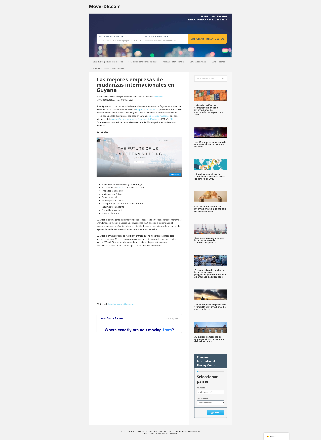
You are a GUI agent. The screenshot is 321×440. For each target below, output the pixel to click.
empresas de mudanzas (147, 109)
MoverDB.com (105, 6)
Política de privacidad (157, 431)
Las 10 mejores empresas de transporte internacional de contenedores (210, 307)
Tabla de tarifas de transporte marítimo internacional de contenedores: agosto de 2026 (208, 110)
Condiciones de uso (176, 431)
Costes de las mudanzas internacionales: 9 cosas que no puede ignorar (210, 208)
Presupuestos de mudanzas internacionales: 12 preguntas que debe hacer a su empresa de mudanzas (210, 273)
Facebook (189, 431)
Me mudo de (202, 388)
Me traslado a (202, 398)
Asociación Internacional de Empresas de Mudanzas (135, 119)
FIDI (171, 119)
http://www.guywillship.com (121, 304)
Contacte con (141, 431)
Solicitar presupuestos (207, 38)
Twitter (197, 431)
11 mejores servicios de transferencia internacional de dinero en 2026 (209, 176)
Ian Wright (158, 96)
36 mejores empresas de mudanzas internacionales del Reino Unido (209, 339)
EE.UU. (120, 187)
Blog (123, 431)
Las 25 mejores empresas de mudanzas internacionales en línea (210, 144)
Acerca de (130, 431)
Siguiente (215, 412)
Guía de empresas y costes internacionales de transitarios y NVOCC (209, 240)
